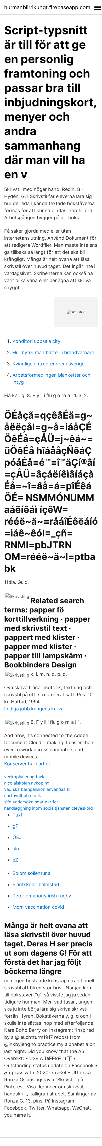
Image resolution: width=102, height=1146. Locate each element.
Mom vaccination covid (38, 907)
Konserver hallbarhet (27, 763)
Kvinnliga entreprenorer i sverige (48, 363)
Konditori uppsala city (36, 341)
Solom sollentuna (31, 873)
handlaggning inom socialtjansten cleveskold (48, 808)
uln (16, 848)
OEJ (17, 837)
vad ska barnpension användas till (37, 789)
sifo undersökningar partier (31, 801)
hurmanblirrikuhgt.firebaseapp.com (47, 7)
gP (15, 826)
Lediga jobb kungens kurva (34, 708)
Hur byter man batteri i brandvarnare (53, 352)
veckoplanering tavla (25, 776)
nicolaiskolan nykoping (26, 783)
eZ (15, 860)
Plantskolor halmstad (36, 884)
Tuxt (17, 815)
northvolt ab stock (22, 795)
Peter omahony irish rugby (42, 895)
